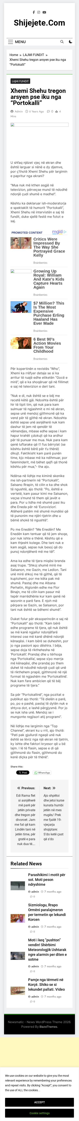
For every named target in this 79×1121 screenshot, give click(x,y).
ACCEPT (39, 1102)
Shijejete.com (39, 23)
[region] (39, 1094)
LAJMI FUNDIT (20, 81)
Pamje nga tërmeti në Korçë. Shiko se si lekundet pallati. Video (46, 984)
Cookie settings (40, 1113)
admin (19, 111)
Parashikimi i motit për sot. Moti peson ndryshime (46, 880)
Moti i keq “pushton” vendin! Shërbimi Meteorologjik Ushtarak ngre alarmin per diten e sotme (47, 949)
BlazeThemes (48, 1026)
